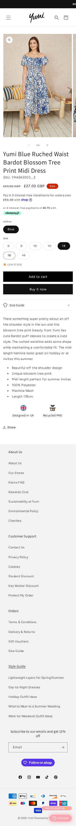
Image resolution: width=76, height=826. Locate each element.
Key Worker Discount (23, 586)
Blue (11, 229)
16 (9, 255)
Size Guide (16, 651)
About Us (15, 463)
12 (52, 247)
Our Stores (16, 473)
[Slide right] (47, 145)
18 (26, 256)
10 (37, 247)
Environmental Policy (23, 511)
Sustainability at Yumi (23, 501)
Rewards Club (18, 492)
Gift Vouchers (18, 641)
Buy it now (38, 289)
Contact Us (16, 547)
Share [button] (11, 427)
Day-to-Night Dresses (24, 687)
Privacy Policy (18, 557)
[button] (8, 17)
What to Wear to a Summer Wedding (34, 706)
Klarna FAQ (16, 482)
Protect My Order (21, 595)
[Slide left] (28, 145)
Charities (14, 521)
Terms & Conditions (22, 622)
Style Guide (17, 666)
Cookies (14, 567)
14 (64, 246)
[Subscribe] (62, 747)
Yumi (31, 818)
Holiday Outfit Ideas (22, 697)
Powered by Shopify (46, 818)
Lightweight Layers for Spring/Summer (36, 678)
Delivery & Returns (21, 632)
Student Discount (21, 576)
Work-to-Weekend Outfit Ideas (30, 716)
